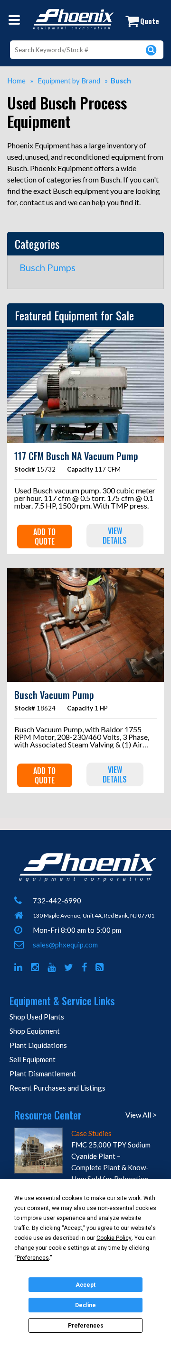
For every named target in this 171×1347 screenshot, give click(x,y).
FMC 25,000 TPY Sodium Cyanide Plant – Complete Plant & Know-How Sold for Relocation (111, 1161)
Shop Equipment (35, 1031)
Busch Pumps (47, 267)
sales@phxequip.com (65, 944)
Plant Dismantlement (43, 1073)
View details (115, 535)
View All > (141, 1114)
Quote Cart (147, 23)
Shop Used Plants (37, 1016)
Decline (85, 1305)
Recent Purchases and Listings (57, 1087)
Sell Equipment (33, 1059)
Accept (85, 1285)
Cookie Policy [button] (114, 1238)
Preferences (86, 1325)
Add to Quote (44, 536)
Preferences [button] (33, 1258)
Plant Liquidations (38, 1045)
